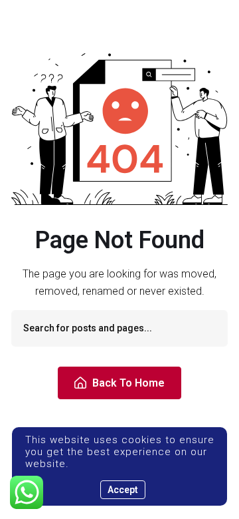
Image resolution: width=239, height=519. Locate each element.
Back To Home (128, 383)
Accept (123, 489)
